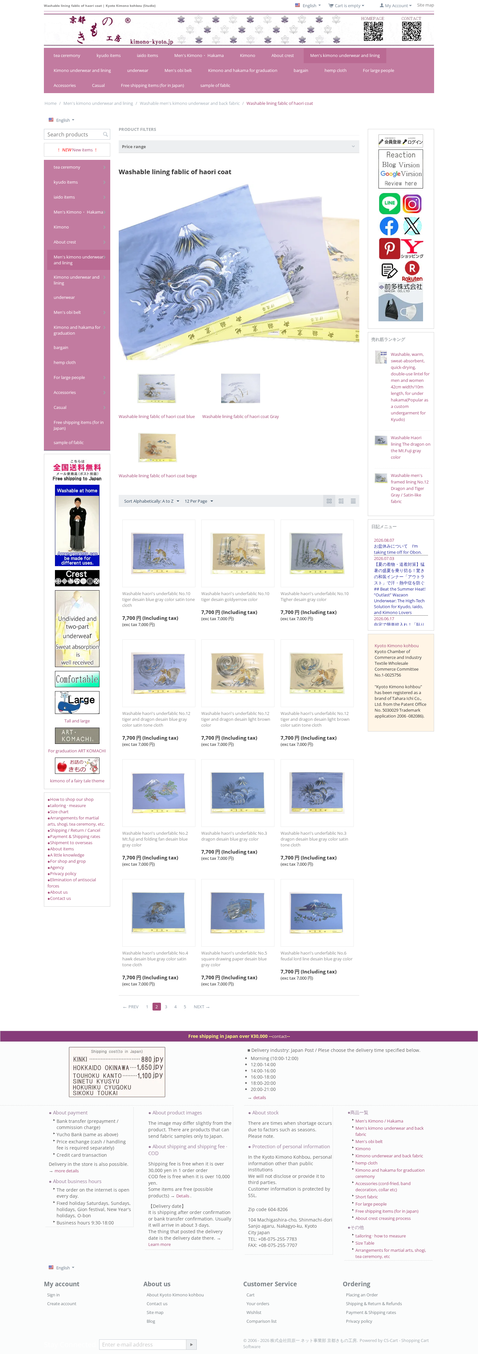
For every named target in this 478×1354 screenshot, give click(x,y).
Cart (250, 1295)
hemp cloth (336, 70)
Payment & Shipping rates (371, 1312)
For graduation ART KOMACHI (77, 751)
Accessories (65, 85)
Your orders (257, 1303)
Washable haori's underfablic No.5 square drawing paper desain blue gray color (234, 959)
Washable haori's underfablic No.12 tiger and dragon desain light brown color (235, 719)
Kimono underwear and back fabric (389, 1156)
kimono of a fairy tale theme (77, 781)
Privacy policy (359, 1321)
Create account (61, 1303)
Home (51, 103)
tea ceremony (67, 55)
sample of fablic (215, 85)
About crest (283, 55)
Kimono (247, 55)
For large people (378, 70)
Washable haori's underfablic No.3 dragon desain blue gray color (234, 836)
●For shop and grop (66, 861)
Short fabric (366, 1197)
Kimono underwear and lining (82, 70)
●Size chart (58, 812)
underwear (137, 70)
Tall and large (77, 721)
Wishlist (253, 1312)
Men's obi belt (178, 70)
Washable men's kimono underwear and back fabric (190, 103)
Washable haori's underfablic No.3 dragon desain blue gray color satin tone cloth (314, 839)
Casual (98, 85)
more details (67, 1171)
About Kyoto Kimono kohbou (175, 1295)
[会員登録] (400, 140)
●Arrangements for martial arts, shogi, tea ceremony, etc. (76, 821)
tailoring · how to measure (380, 1236)
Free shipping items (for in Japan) (152, 85)
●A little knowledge (65, 855)
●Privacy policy (61, 873)
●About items (60, 849)
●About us (57, 892)
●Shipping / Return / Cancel (73, 830)
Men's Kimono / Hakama (379, 1121)
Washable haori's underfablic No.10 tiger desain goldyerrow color (235, 596)
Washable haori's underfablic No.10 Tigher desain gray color (315, 596)
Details (183, 1196)
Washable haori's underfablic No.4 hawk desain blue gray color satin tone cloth (155, 959)
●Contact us (59, 898)
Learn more (159, 1244)
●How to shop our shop (70, 799)
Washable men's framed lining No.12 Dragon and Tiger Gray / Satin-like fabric (410, 488)
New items (82, 150)
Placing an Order (362, 1295)
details (259, 1097)
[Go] (191, 1344)
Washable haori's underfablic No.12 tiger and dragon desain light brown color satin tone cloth (315, 719)
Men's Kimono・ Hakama (199, 55)
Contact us (157, 1303)
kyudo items (109, 55)
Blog (151, 1321)
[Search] (105, 135)
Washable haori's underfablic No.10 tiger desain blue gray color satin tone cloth (158, 599)
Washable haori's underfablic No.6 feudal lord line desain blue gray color (316, 956)
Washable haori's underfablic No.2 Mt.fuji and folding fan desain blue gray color (155, 839)
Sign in (53, 1295)
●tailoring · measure (66, 805)
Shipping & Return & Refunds (374, 1303)
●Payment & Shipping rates (73, 836)
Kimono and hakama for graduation (242, 70)
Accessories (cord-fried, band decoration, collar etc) (383, 1186)
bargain (301, 70)
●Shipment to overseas (69, 842)
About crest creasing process (383, 1218)
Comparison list (261, 1321)
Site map (155, 1312)
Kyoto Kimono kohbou (397, 646)
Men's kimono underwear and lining (345, 55)
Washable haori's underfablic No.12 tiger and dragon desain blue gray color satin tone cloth (156, 719)
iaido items (147, 55)
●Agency (55, 867)
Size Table (364, 1243)
